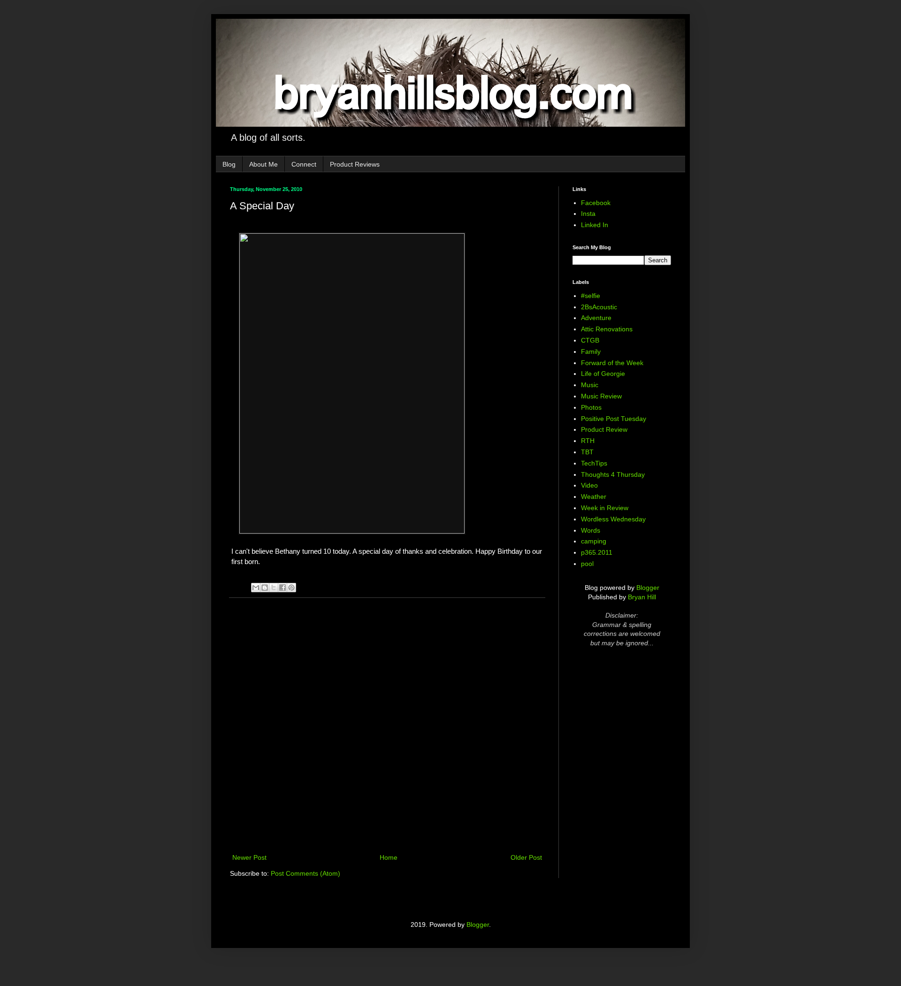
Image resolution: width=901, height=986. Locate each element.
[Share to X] (273, 587)
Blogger (647, 587)
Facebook (596, 202)
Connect (303, 164)
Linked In (594, 225)
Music (589, 385)
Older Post (526, 857)
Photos (591, 407)
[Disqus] (387, 727)
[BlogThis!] (264, 587)
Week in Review (604, 508)
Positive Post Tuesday (613, 418)
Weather (593, 496)
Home (388, 857)
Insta (588, 213)
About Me (263, 164)
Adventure (596, 317)
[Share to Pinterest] (291, 587)
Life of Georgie (603, 373)
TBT (587, 452)
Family (591, 351)
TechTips (594, 463)
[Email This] (255, 587)
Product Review (604, 429)
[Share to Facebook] (282, 587)
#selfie (590, 295)
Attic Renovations (607, 329)
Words (590, 530)
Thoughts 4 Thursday (613, 474)
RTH (588, 440)
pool (587, 563)
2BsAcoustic (599, 307)
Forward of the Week (612, 363)
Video (589, 485)
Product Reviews (355, 164)
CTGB (590, 340)
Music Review (601, 396)
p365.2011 (596, 552)
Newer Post (249, 857)
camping (593, 541)
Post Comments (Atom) (305, 873)
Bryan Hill (642, 597)
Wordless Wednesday (613, 519)
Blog (229, 164)
